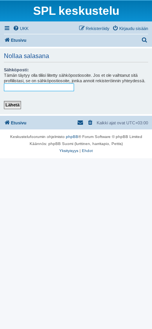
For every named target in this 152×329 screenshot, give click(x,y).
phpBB (72, 136)
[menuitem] (20, 28)
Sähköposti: (16, 69)
